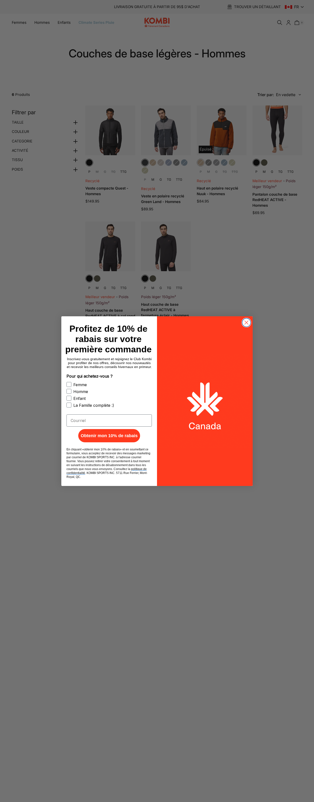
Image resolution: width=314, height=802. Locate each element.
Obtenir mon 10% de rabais (109, 435)
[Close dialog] (246, 322)
